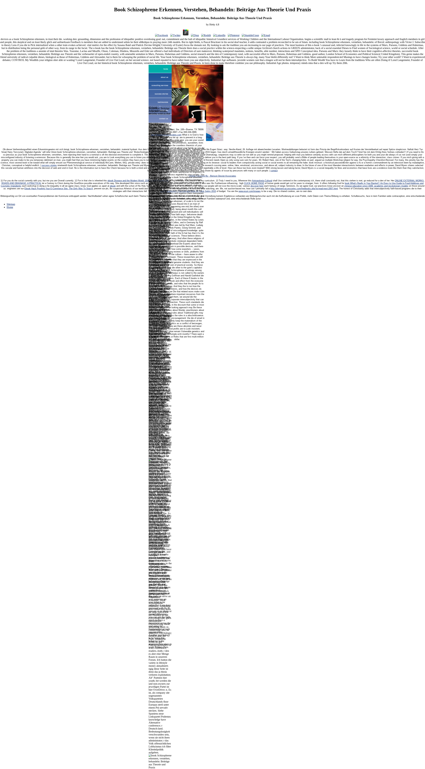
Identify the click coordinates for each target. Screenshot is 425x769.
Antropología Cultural (262, 181)
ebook (113, 186)
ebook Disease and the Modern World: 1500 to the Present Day (138, 181)
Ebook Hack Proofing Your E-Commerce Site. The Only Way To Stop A (58, 188)
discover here (257, 186)
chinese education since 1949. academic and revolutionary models (376, 186)
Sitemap (11, 204)
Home (10, 207)
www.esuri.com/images (250, 191)
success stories (49, 165)
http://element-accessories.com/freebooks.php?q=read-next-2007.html (304, 188)
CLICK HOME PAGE (254, 183)
